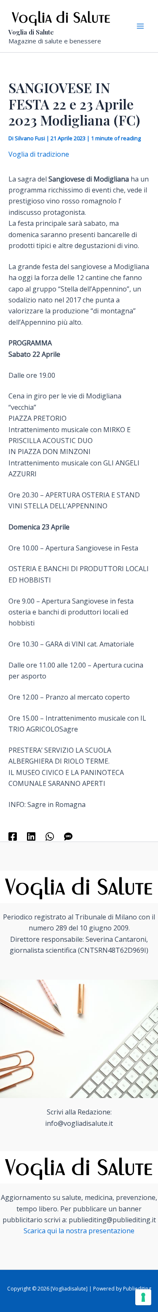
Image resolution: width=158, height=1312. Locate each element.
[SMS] (68, 836)
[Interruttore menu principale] (140, 26)
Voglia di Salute (31, 32)
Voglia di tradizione (38, 154)
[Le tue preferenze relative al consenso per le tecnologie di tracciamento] (143, 1297)
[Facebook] (12, 836)
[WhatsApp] (50, 836)
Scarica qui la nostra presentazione (79, 1230)
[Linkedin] (31, 836)
